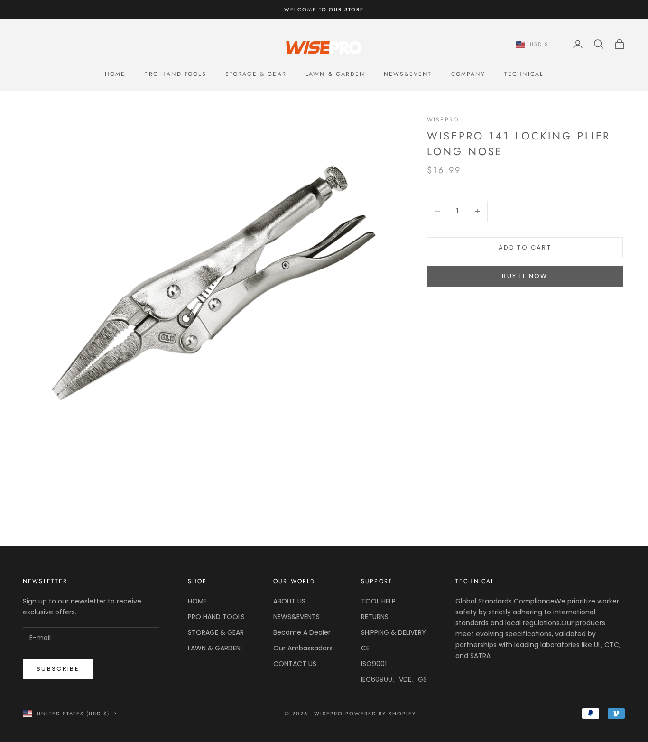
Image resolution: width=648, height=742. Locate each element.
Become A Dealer (302, 632)
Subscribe (58, 668)
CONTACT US (294, 663)
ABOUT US (289, 601)
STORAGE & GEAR (256, 74)
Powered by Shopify (380, 713)
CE (365, 648)
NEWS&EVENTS (296, 616)
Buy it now (524, 276)
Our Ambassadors (303, 648)
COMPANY (468, 74)
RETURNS (375, 616)
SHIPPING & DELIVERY (393, 632)
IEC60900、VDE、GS (394, 679)
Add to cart (525, 247)
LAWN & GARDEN (335, 74)
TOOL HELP (378, 601)
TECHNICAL (523, 74)
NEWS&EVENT (408, 74)
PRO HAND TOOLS (175, 74)
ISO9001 (374, 663)
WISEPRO (443, 119)
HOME (115, 74)
